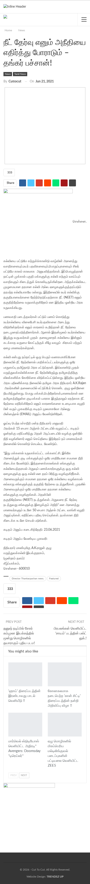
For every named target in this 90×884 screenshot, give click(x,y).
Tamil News (20, 74)
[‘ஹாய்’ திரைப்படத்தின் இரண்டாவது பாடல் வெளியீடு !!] (25, 674)
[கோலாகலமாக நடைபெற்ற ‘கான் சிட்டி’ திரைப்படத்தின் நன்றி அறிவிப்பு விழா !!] (65, 674)
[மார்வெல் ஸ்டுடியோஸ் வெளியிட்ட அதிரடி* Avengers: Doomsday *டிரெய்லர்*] (25, 725)
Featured (54, 578)
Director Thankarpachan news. (28, 578)
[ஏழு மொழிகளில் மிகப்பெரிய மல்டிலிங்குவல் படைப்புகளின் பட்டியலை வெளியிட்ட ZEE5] (65, 725)
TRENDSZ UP (55, 876)
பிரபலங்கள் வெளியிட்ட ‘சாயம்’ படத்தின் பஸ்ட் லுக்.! (70, 633)
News (8, 74)
